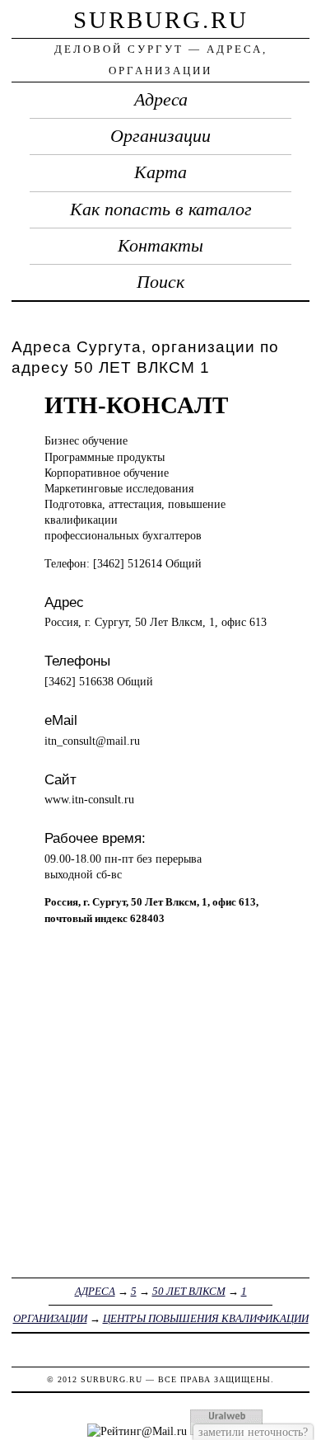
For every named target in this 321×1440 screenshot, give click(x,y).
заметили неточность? (253, 1431)
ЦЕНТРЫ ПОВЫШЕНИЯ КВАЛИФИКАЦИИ (206, 1318)
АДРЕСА (95, 1291)
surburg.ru (161, 20)
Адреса (161, 100)
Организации (160, 136)
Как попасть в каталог (161, 209)
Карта (160, 172)
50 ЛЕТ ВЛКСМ (189, 1291)
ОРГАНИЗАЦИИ (50, 1318)
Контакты (160, 246)
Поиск (160, 282)
